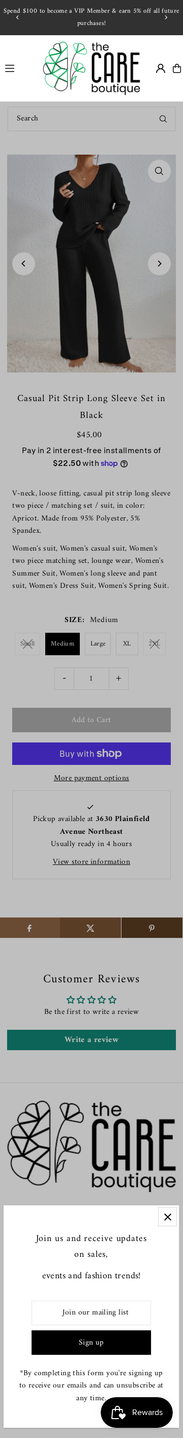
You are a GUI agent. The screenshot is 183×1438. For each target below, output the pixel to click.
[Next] (166, 17)
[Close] (168, 1217)
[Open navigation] (17, 68)
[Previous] (18, 17)
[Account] (160, 68)
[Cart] (177, 68)
